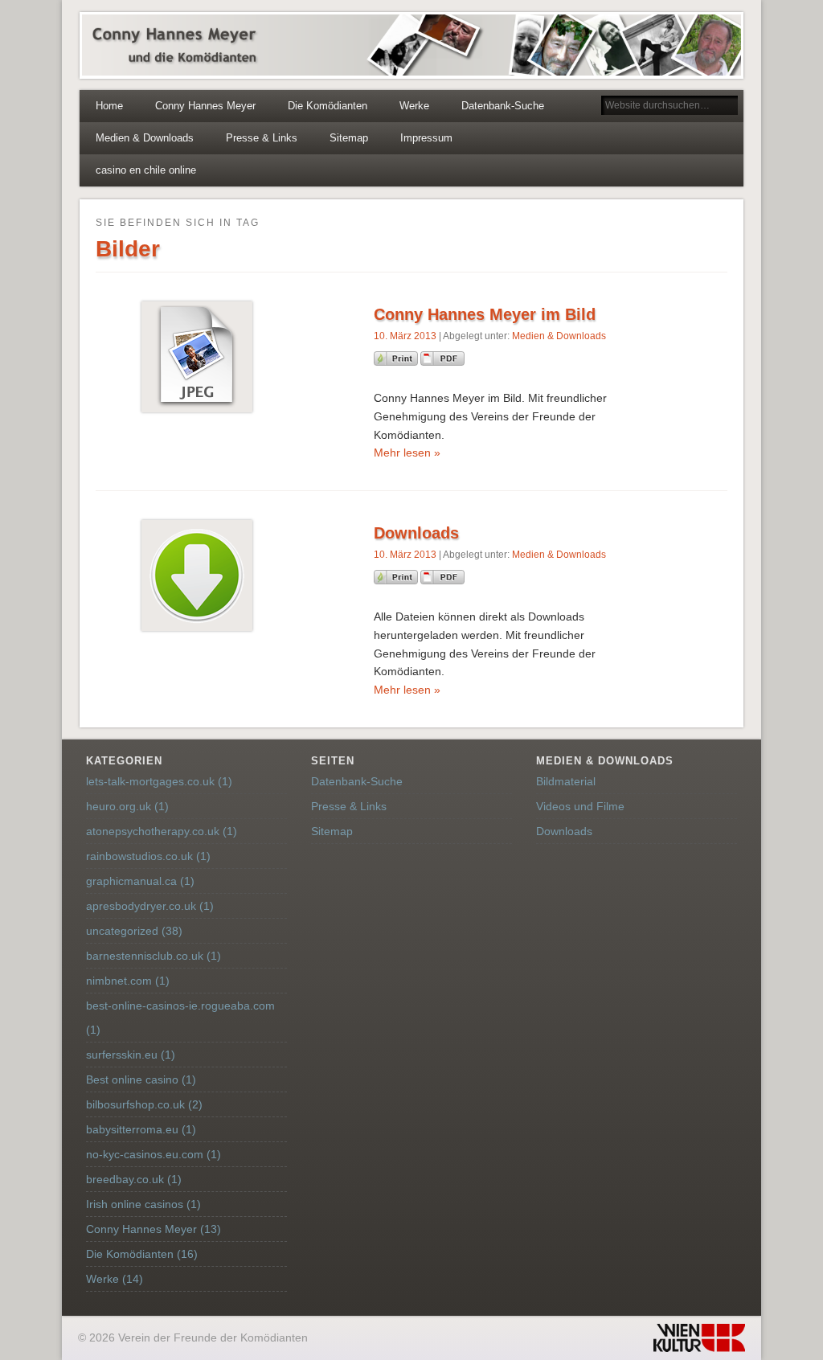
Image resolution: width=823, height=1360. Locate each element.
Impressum (426, 138)
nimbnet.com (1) (128, 980)
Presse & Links (261, 138)
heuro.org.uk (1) (127, 806)
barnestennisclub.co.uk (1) (153, 955)
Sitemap (349, 138)
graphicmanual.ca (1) (140, 881)
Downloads (416, 533)
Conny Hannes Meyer (205, 106)
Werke (414, 106)
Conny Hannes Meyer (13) (153, 1229)
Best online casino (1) (141, 1079)
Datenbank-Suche (502, 106)
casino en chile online (146, 170)
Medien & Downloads (145, 138)
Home (109, 106)
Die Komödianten (327, 106)
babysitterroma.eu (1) (141, 1129)
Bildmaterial (566, 781)
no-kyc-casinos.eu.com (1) (153, 1154)
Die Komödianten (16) (142, 1253)
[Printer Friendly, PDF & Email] (419, 361)
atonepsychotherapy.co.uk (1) (161, 831)
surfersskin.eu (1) (130, 1054)
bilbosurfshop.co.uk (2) (144, 1104)
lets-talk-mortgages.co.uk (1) (159, 781)
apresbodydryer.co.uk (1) (150, 905)
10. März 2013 (405, 336)
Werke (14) (114, 1278)
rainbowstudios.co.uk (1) (148, 856)
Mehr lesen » (407, 452)
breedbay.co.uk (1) (134, 1179)
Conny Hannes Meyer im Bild (485, 314)
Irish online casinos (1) (143, 1204)
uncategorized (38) (134, 930)
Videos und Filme (580, 806)
